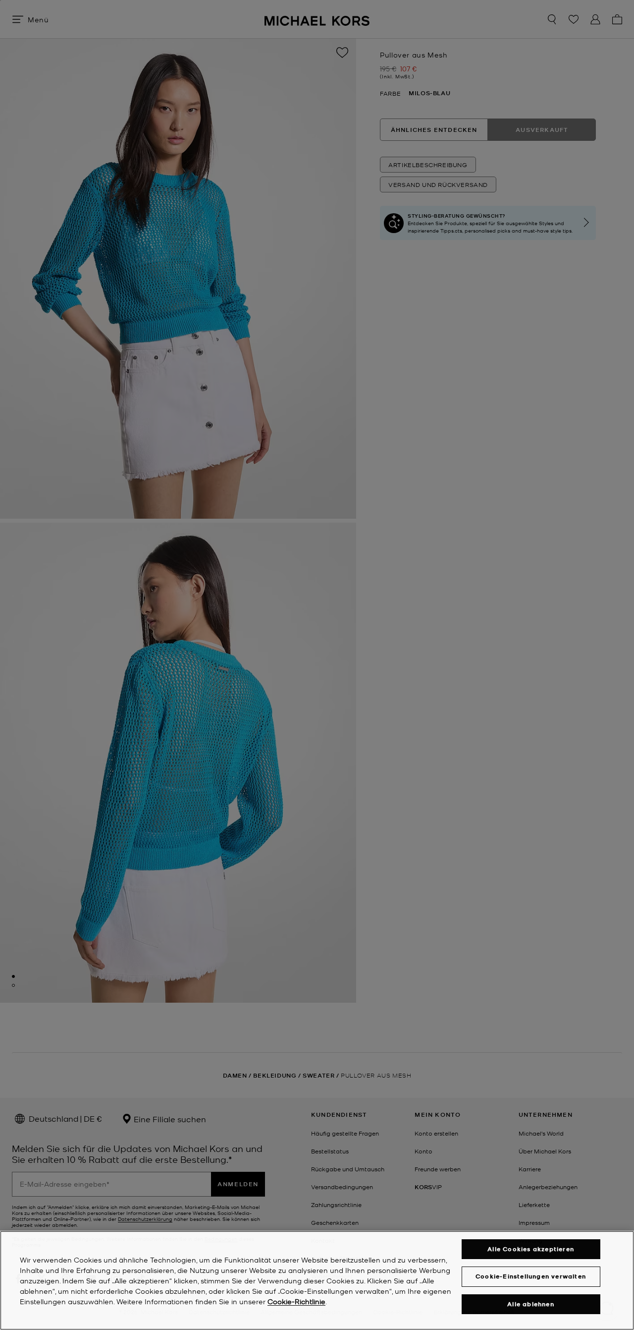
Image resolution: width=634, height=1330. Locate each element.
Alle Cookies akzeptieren (530, 1249)
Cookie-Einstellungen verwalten (531, 1276)
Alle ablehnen (530, 1304)
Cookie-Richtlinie (296, 1301)
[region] (317, 1280)
